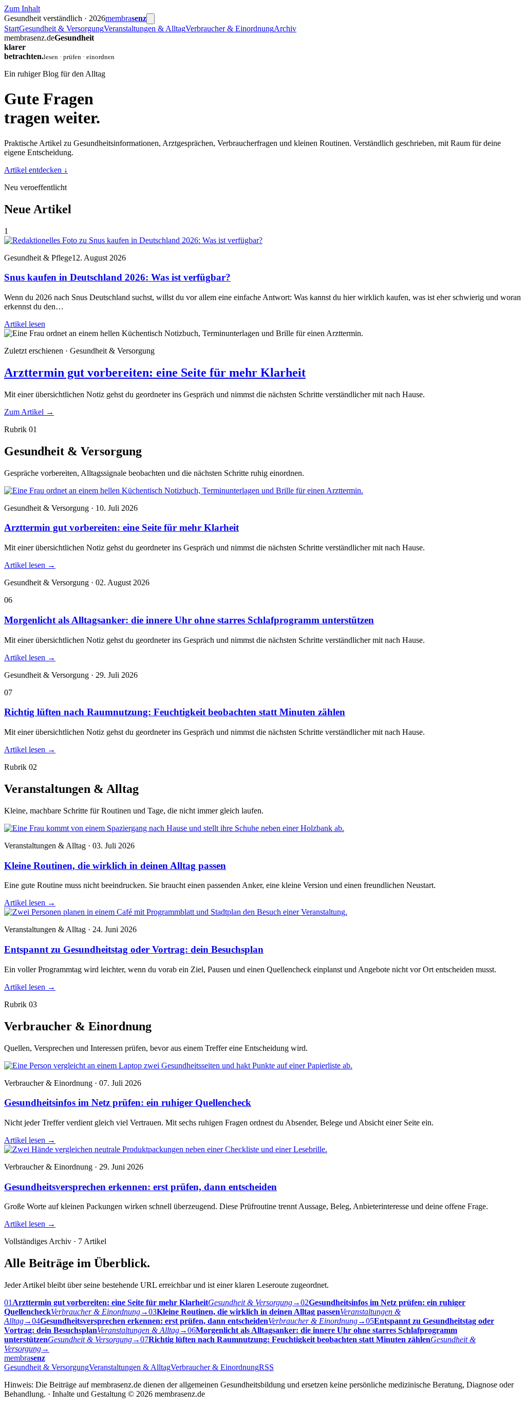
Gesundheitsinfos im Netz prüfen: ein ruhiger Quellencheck (127, 1102)
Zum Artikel (29, 412)
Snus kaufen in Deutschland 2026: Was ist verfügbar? (117, 277)
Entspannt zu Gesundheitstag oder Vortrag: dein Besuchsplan (134, 949)
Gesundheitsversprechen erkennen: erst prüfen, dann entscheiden (140, 1186)
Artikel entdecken (36, 169)
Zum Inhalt (22, 8)
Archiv (285, 28)
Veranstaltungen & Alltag (144, 28)
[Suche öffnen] (150, 18)
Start (11, 28)
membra (125, 18)
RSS (266, 1367)
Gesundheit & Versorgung (61, 28)
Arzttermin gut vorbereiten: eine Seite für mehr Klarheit (155, 372)
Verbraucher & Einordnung (229, 28)
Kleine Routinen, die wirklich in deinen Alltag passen (115, 865)
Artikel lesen (24, 324)
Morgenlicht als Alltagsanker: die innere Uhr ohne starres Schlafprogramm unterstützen (189, 620)
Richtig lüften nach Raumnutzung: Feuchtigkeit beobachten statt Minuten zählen (174, 712)
